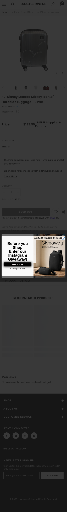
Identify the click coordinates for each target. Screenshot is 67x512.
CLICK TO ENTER (17, 264)
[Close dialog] (63, 238)
